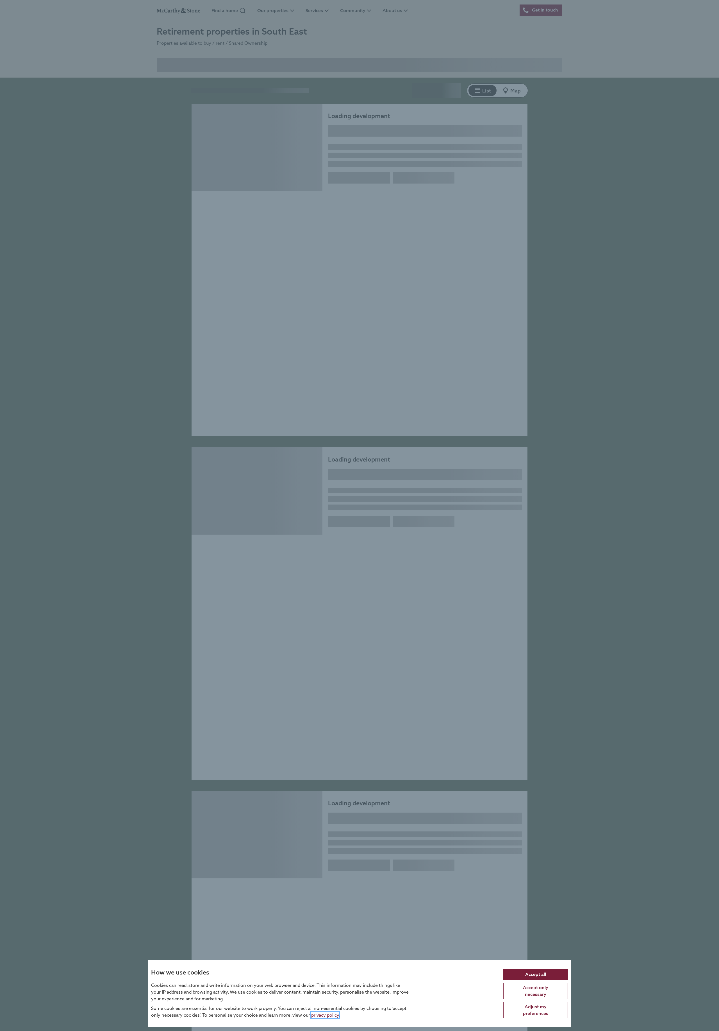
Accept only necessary (535, 990)
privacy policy (325, 1015)
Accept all (535, 974)
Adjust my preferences (535, 1009)
